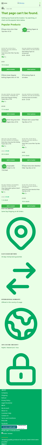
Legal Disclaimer (6, 403)
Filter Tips (4, 48)
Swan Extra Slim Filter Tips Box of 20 (10, 53)
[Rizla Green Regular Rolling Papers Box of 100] (10, 83)
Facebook (4, 423)
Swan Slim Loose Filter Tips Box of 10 (31, 144)
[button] (40, 4)
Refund (3, 398)
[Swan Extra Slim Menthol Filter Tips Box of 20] (31, 174)
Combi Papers (26, 49)
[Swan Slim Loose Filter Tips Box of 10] (31, 128)
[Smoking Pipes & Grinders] (31, 83)
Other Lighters (11, 186)
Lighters (3, 186)
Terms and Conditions (8, 418)
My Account (5, 408)
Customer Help (6, 413)
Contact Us (4, 416)
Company (4, 393)
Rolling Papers (34, 49)
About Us (4, 411)
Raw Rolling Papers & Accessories (28, 52)
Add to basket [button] (11, 69)
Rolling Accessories (34, 95)
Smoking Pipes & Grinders (29, 97)
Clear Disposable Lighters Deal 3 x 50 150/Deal (10, 189)
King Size (4, 139)
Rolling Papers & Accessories (9, 50)
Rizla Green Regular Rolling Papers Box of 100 (9, 98)
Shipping (4, 395)
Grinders (24, 95)
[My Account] (2, 8)
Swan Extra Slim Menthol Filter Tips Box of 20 (31, 190)
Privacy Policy (5, 400)
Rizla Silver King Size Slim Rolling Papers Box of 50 (10, 143)
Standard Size (14, 95)
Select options (31, 69)
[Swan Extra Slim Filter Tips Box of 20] (10, 37)
